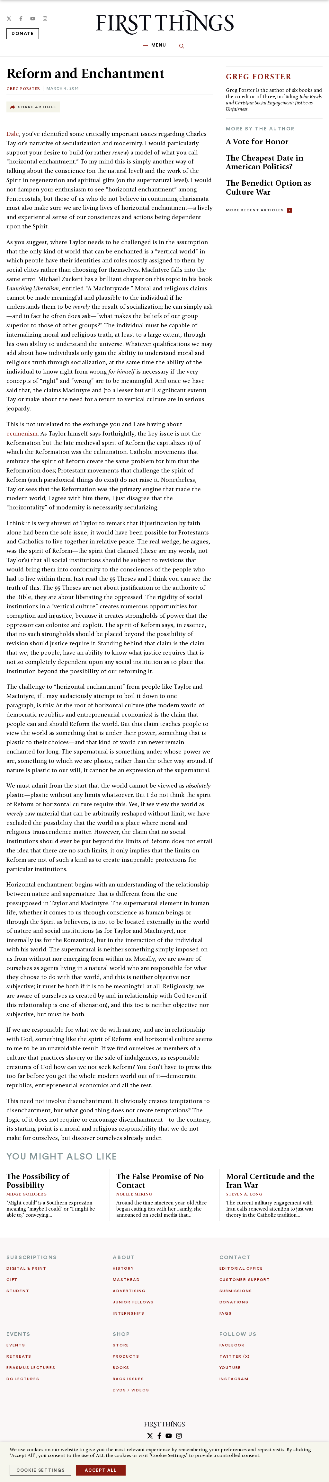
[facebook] (21, 18)
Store (121, 1345)
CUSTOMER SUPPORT (244, 1280)
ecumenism (22, 433)
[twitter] (9, 18)
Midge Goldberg (26, 1194)
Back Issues (128, 1379)
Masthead (126, 1280)
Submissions (235, 1291)
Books (121, 1368)
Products (126, 1356)
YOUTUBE (230, 1368)
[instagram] (45, 18)
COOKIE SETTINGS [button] (40, 1470)
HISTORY (123, 1268)
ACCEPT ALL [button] (101, 1470)
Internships (128, 1313)
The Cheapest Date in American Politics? (264, 162)
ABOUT (124, 1257)
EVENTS (18, 1334)
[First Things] (165, 22)
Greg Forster (23, 88)
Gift (12, 1280)
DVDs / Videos (131, 1390)
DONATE (23, 33)
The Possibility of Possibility (38, 1180)
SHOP (121, 1334)
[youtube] (32, 18)
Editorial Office (241, 1268)
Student (17, 1291)
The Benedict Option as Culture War (268, 187)
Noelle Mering (134, 1194)
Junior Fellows (133, 1302)
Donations (234, 1302)
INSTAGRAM (234, 1379)
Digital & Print (26, 1268)
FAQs (225, 1313)
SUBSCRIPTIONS (31, 1257)
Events (15, 1345)
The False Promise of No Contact (160, 1180)
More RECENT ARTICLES (255, 210)
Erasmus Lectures (30, 1368)
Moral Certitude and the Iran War (270, 1180)
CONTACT (235, 1257)
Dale (12, 133)
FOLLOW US (238, 1334)
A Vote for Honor (257, 141)
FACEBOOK (232, 1345)
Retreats (18, 1356)
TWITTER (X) (234, 1356)
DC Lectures (22, 1379)
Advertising (129, 1291)
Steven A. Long (244, 1194)
